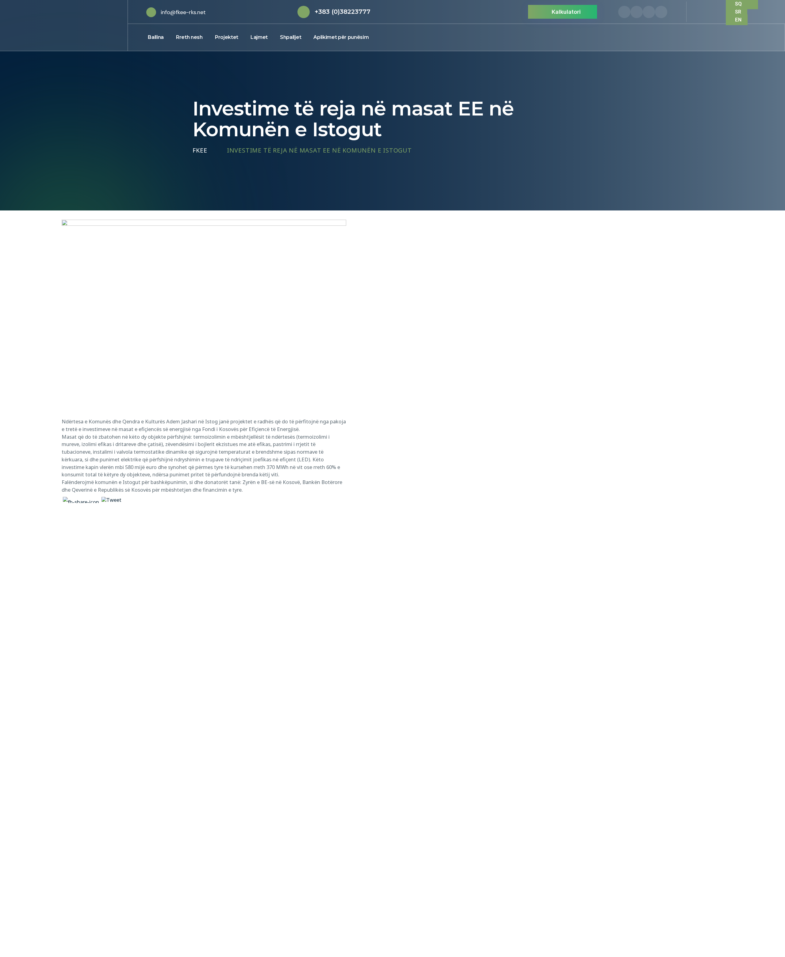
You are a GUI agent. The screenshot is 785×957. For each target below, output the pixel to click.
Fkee (200, 150)
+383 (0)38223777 (342, 11)
